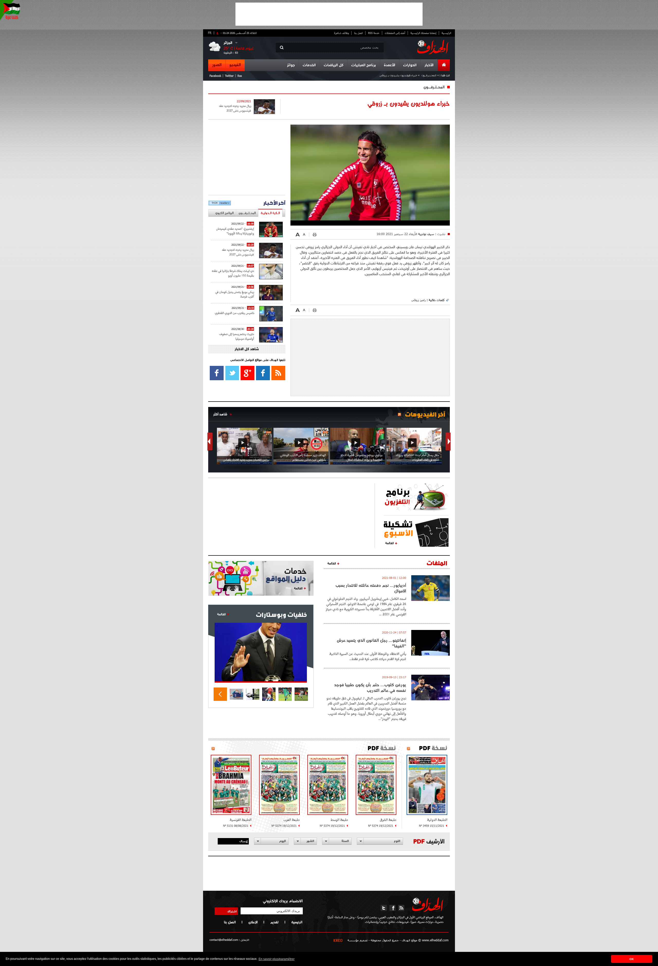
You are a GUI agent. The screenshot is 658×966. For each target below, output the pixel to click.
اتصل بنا (358, 32)
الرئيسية (446, 32)
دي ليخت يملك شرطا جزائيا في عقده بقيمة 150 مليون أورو (233, 273)
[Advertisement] (329, 14)
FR (209, 32)
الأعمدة (389, 65)
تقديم (274, 922)
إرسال (244, 841)
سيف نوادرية (425, 234)
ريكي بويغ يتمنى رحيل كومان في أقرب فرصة (234, 294)
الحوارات (410, 65)
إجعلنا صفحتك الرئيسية (423, 32)
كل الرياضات (333, 65)
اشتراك (232, 911)
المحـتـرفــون (429, 75)
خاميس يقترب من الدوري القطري (234, 312)
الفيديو (235, 65)
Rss (239, 75)
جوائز (291, 65)
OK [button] (631, 959)
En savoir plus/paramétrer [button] (277, 959)
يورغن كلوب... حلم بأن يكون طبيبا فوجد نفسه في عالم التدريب (370, 687)
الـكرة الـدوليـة (270, 212)
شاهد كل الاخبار (247, 349)
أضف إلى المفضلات (395, 32)
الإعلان (253, 922)
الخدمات (309, 65)
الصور (217, 65)
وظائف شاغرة (341, 32)
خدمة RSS (373, 32)
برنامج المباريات (363, 65)
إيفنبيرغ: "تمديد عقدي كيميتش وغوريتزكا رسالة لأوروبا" (235, 231)
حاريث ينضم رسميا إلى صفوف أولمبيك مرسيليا (236, 336)
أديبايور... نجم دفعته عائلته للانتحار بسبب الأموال (370, 588)
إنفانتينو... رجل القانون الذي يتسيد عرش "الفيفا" (371, 643)
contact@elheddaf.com (223, 939)
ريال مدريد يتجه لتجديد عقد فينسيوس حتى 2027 (235, 108)
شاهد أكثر (220, 414)
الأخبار (429, 65)
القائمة (389, 543)
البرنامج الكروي (224, 212)
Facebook (215, 75)
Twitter (229, 75)
